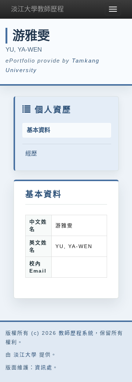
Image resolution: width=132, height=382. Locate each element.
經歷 (31, 153)
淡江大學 (25, 354)
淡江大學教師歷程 (37, 9)
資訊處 (43, 367)
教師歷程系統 (76, 333)
